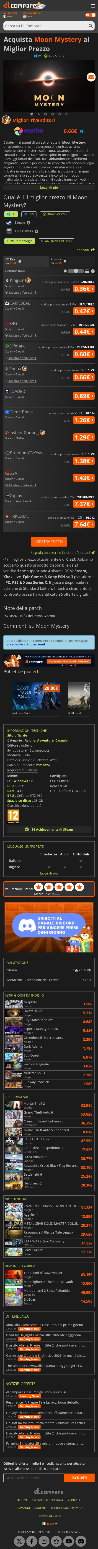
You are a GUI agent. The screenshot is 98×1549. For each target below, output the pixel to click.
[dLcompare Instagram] (43, 1541)
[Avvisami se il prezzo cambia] (91, 77)
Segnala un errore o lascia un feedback (61, 552)
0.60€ (83, 354)
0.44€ (83, 331)
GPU (10, 795)
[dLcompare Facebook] (30, 1541)
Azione (30, 740)
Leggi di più (49, 187)
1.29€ (83, 437)
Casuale (61, 740)
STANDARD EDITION (56, 241)
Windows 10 (23, 781)
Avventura (45, 740)
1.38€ (83, 461)
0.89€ (83, 396)
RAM (11, 791)
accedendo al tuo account (26, 644)
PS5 (31, 214)
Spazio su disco (19, 800)
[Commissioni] (76, 271)
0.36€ (83, 288)
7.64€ (83, 524)
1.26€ (83, 420)
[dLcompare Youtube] (67, 1541)
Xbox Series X (57, 214)
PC (13, 214)
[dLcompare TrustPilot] (55, 1541)
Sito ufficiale (17, 735)
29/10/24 (43, 765)
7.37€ (83, 504)
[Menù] (92, 6)
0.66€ (83, 377)
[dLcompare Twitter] (18, 1541)
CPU (10, 786)
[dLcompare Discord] (79, 1541)
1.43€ (83, 478)
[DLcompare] (49, 1491)
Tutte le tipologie (20, 241)
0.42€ (83, 311)
